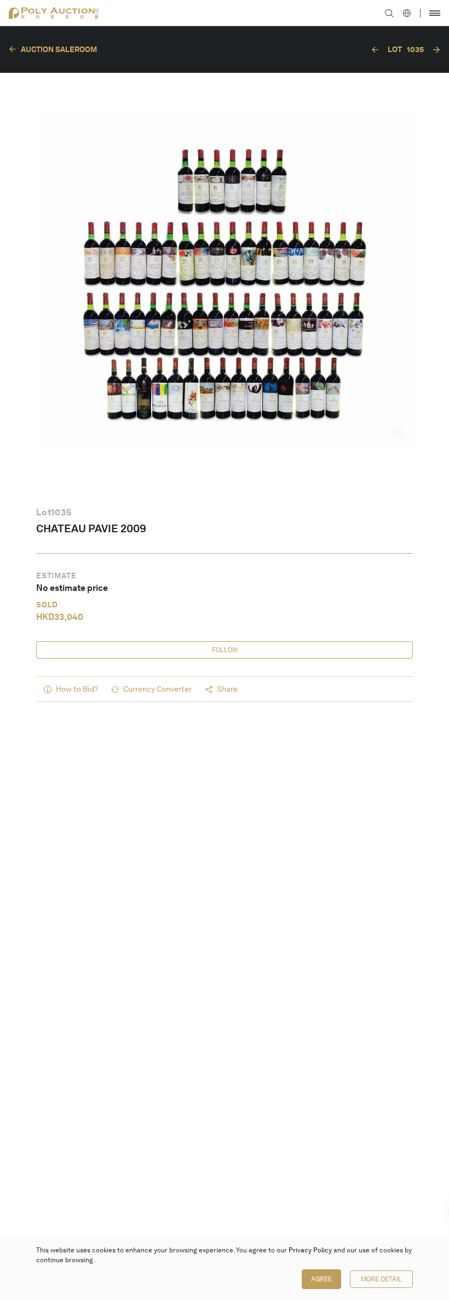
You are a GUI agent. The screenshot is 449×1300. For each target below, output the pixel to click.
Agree (321, 1279)
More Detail (381, 1279)
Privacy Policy (310, 1250)
